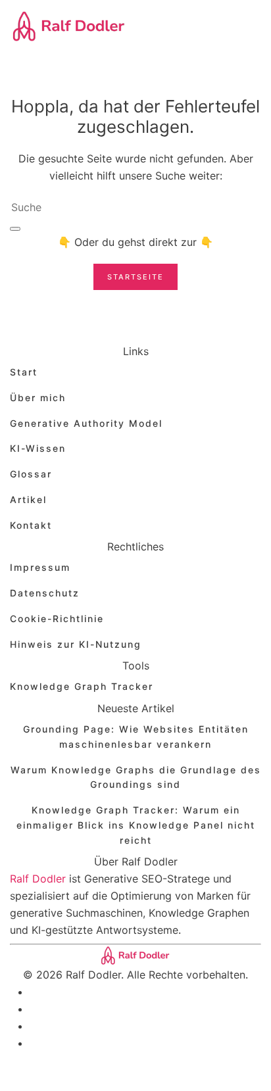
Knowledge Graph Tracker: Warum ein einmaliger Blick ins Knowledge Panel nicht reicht (135, 825)
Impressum (40, 567)
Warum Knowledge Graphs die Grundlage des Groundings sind (136, 777)
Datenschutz (45, 592)
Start (23, 371)
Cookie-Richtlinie (57, 618)
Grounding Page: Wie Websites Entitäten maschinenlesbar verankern (136, 736)
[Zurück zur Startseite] (69, 26)
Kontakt (31, 525)
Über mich (38, 397)
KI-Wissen (38, 448)
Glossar (31, 473)
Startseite (135, 276)
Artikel (28, 499)
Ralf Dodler (38, 878)
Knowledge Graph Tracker (81, 686)
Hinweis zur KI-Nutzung (75, 644)
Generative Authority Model (86, 423)
